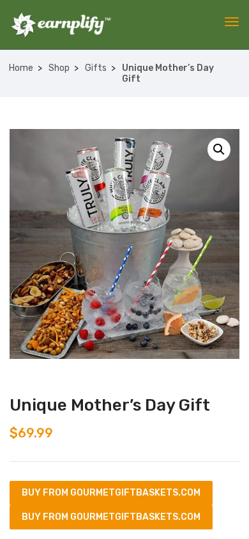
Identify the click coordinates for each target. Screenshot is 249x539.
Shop (59, 68)
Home (21, 68)
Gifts (96, 68)
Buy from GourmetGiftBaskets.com (111, 492)
